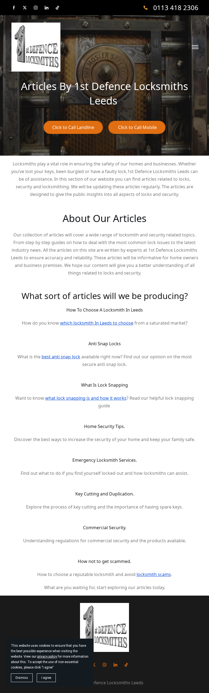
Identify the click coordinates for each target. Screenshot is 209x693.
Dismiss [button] (22, 678)
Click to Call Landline (73, 127)
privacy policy (47, 656)
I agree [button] (46, 678)
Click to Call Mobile (137, 127)
